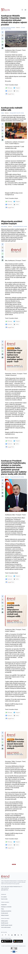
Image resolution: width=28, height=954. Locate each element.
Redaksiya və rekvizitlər (6, 906)
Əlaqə (2, 908)
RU (16, 951)
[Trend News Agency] (5, 876)
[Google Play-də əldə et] (18, 941)
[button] (2, 32)
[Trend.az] (5, 10)
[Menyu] (25, 9)
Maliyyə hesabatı (5, 915)
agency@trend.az (4, 889)
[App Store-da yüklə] (6, 941)
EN (11, 951)
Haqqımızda (4, 904)
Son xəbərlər (4, 896)
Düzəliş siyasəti (4, 913)
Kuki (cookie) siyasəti (5, 927)
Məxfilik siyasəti (4, 923)
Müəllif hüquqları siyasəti (6, 925)
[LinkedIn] (18, 935)
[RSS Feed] (21, 935)
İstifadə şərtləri (4, 920)
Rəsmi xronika (4, 899)
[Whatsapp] (2, 935)
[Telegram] (15, 935)
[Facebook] (5, 935)
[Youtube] (12, 935)
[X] (8, 935)
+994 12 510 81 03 (5, 888)
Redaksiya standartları (6, 911)
